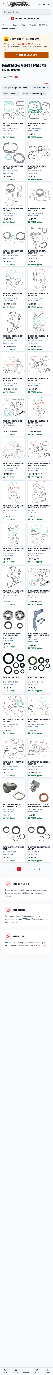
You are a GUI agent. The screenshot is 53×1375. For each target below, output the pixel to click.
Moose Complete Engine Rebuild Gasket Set (13, 721)
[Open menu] (3, 4)
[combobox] (26, 12)
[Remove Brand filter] (43, 94)
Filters (12, 77)
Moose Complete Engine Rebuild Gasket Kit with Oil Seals (13, 464)
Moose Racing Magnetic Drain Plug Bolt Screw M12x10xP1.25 (38, 805)
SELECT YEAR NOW (28, 55)
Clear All (46, 83)
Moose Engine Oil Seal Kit (11, 677)
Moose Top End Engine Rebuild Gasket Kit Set (13, 125)
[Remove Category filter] (29, 88)
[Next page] (39, 869)
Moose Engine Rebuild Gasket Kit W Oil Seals (13, 294)
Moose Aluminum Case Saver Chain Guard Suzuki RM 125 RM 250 (38, 635)
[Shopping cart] (48, 4)
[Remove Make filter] (47, 88)
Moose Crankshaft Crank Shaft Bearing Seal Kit (11, 634)
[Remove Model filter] (18, 94)
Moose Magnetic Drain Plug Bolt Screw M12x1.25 (12, 805)
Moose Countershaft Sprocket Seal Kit (14, 848)
